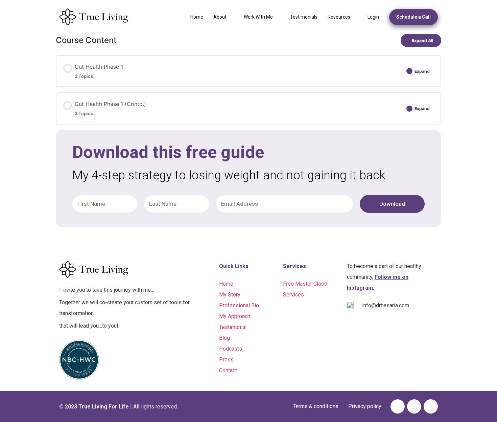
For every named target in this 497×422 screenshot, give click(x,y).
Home (196, 17)
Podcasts (230, 349)
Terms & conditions (315, 406)
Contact (228, 370)
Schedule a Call (413, 17)
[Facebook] (397, 406)
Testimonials (303, 17)
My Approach (234, 316)
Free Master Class (305, 284)
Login (373, 17)
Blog (224, 338)
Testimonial (232, 327)
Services (293, 294)
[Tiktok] (414, 406)
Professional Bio (239, 305)
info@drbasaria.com (385, 305)
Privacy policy (364, 406)
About (220, 17)
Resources (339, 17)
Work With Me (258, 17)
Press (226, 359)
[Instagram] (431, 406)
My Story (229, 294)
